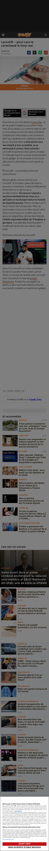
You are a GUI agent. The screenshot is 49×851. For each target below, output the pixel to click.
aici (39, 819)
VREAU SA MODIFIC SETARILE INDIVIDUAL (24, 847)
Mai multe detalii (18, 811)
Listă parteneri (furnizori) (8, 839)
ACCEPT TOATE (25, 844)
